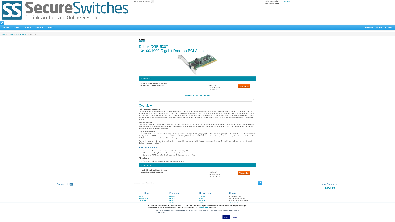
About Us (379, 28)
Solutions (16, 28)
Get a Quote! (39, 28)
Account (389, 28)
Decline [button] (235, 217)
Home (3, 34)
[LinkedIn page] (334, 188)
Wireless (172, 198)
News (201, 198)
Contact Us (50, 28)
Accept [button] (226, 217)
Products (6, 28)
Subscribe (369, 28)
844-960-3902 (285, 1)
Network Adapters (21, 34)
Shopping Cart (143, 198)
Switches (172, 196)
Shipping (202, 200)
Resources (27, 28)
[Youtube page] (331, 188)
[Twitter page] (329, 188)
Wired (171, 200)
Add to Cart (245, 86)
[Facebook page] (326, 188)
